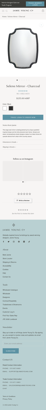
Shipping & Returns (9, 147)
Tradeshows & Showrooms (12, 304)
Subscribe (11, 351)
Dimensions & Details (9, 142)
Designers (6, 297)
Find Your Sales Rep (10, 315)
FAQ (4, 273)
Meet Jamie (7, 255)
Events (5, 308)
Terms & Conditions (9, 396)
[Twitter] (8, 241)
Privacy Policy (7, 399)
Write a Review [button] (24, 200)
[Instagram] (14, 241)
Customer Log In (9, 312)
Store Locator (7, 258)
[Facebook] (3, 241)
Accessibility (7, 266)
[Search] (7, 11)
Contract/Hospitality (9, 301)
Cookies (5, 269)
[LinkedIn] (24, 241)
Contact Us (6, 277)
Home (4, 17)
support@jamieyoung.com (20, 371)
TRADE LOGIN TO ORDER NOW (23, 117)
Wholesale (6, 293)
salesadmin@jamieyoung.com (22, 385)
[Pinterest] (19, 241)
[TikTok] (29, 241)
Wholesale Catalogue (10, 290)
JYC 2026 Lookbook (10, 319)
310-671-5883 (15, 382)
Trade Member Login (35, 4)
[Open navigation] (3, 11)
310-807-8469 (15, 368)
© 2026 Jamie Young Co (10, 405)
